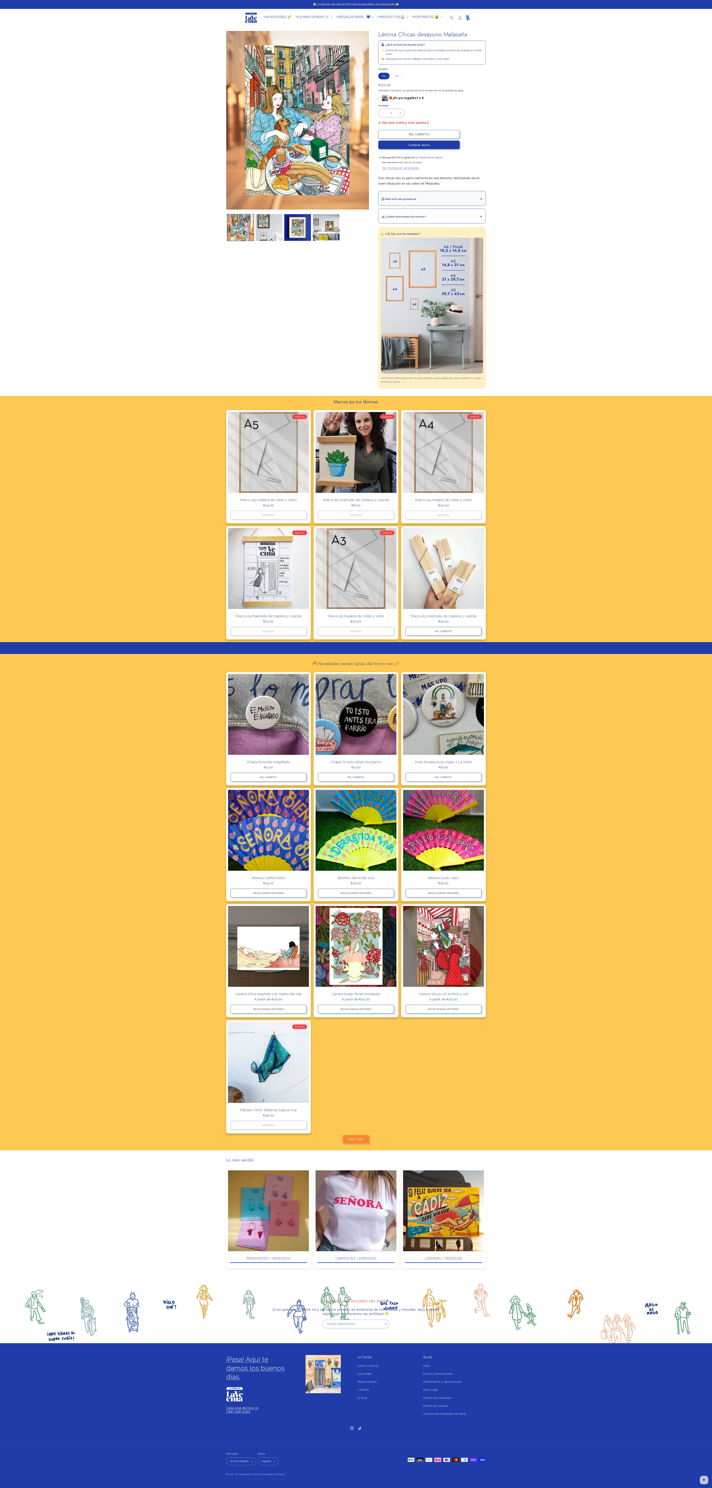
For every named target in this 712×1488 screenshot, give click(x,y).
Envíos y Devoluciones (438, 1373)
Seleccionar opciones (268, 893)
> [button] (312, 17)
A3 (399, 76)
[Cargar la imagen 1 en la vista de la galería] (240, 227)
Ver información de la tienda (400, 168)
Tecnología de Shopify (273, 1474)
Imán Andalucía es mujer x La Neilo (443, 762)
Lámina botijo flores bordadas (356, 994)
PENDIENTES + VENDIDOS (269, 1258)
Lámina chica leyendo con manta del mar (268, 994)
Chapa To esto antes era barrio (356, 762)
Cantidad (383, 105)
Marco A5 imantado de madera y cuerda (356, 500)
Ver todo (356, 1139)
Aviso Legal (430, 1389)
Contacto (363, 1389)
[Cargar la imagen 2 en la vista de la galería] (269, 227)
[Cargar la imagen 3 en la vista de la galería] (297, 227)
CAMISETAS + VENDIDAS (356, 1258)
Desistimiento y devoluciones (442, 1381)
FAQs (426, 1365)
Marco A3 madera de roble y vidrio (356, 616)
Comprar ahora (419, 145)
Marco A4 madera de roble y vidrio (443, 500)
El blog (362, 1397)
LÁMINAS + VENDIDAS (443, 1258)
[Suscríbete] (385, 1324)
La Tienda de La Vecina (247, 1474)
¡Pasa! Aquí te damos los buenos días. (255, 1368)
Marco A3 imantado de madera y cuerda (444, 616)
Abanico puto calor (443, 878)
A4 (384, 76)
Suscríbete (364, 1373)
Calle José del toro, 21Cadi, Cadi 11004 (242, 1409)
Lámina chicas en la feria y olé (443, 994)
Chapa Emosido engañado (268, 762)
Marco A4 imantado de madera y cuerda (268, 616)
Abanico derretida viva (356, 878)
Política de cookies (435, 1405)
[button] (452, 18)
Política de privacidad (437, 1397)
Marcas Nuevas (367, 1381)
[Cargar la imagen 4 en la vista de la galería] (326, 227)
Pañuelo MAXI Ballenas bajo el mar (268, 1110)
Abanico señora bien (268, 878)
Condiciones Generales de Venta (444, 1413)
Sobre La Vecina (368, 1365)
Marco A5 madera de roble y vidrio (268, 500)
